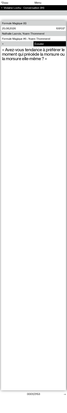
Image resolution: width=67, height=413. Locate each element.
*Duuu (4, 2)
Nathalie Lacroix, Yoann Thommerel (23, 33)
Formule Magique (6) (14, 23)
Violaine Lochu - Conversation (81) (24, 7)
